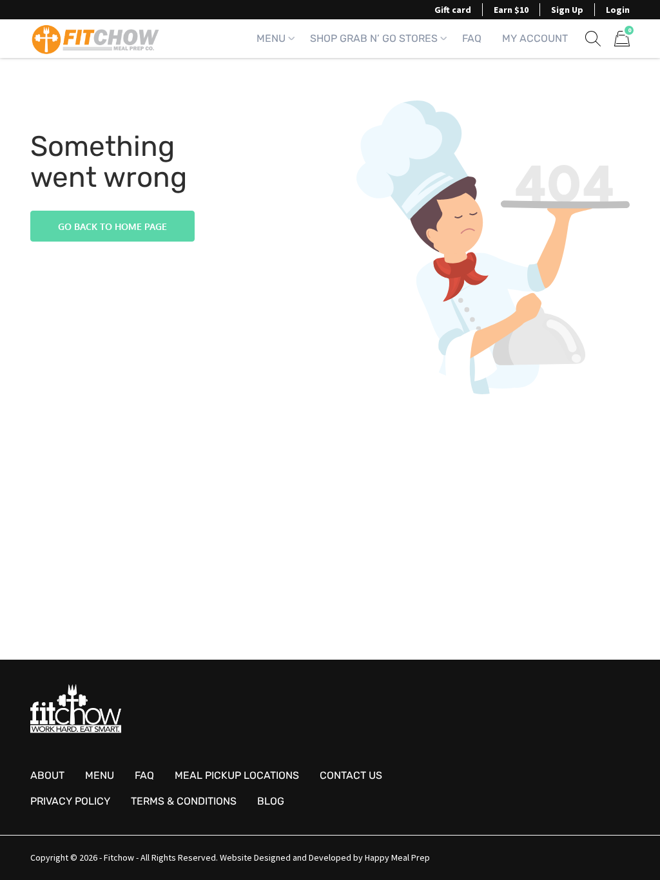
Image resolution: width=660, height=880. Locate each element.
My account (535, 38)
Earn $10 (511, 9)
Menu (99, 775)
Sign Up (567, 9)
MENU (271, 38)
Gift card (452, 9)
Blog (270, 801)
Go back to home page (112, 226)
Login (618, 9)
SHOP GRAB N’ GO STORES (374, 38)
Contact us (351, 775)
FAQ (471, 38)
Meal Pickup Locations (237, 775)
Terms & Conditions (184, 801)
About (47, 775)
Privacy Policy (70, 801)
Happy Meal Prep (397, 857)
